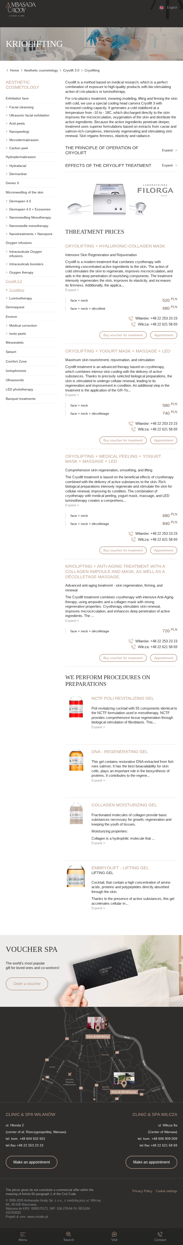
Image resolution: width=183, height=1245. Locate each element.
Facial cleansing (21, 107)
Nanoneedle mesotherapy (28, 226)
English (172, 7)
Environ (11, 317)
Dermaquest (15, 307)
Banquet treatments (21, 399)
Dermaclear (18, 174)
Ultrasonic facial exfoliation (29, 115)
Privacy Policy (142, 1191)
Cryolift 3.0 (14, 281)
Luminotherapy (20, 298)
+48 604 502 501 (32, 1138)
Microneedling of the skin (24, 192)
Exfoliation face (17, 98)
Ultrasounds (15, 380)
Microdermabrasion (24, 140)
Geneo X (12, 183)
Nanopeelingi (19, 131)
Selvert (11, 352)
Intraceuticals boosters (26, 264)
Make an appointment (31, 1162)
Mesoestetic (15, 342)
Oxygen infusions (19, 243)
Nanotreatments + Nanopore (30, 234)
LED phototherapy (19, 389)
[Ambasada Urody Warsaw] (21, 9)
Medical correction (23, 325)
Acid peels (17, 123)
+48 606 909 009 (164, 1138)
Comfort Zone (16, 361)
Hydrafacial (17, 166)
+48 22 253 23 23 (163, 318)
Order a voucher (27, 984)
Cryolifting (16, 290)
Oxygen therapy (21, 272)
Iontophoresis (16, 371)
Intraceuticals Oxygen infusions (25, 254)
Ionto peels (17, 334)
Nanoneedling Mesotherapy (30, 217)
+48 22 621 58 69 (163, 324)
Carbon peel (18, 148)
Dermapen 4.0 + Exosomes (30, 209)
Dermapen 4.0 (20, 201)
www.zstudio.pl (37, 1216)
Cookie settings (166, 1191)
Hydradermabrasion (21, 157)
